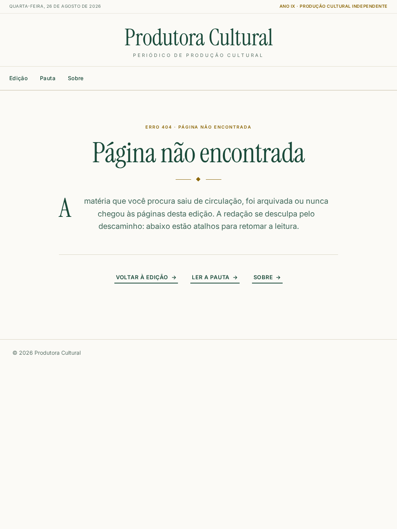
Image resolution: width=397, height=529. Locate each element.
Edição (18, 78)
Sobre (76, 78)
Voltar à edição (146, 277)
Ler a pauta (215, 277)
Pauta (47, 78)
